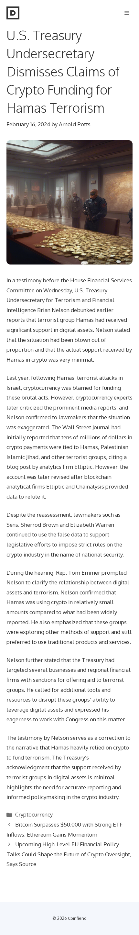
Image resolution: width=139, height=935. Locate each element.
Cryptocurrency (34, 814)
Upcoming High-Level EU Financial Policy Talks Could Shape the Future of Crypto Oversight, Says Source (68, 854)
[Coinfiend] (12, 13)
